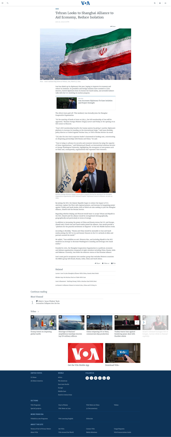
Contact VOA (90, 429)
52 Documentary (91, 408)
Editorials (89, 418)
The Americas (62, 381)
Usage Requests (119, 429)
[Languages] (154, 3)
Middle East (62, 391)
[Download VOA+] (122, 353)
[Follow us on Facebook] (87, 378)
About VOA (34, 432)
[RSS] (104, 378)
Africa (60, 377)
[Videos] (160, 3)
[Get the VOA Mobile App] (85, 353)
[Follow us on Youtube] (95, 378)
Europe (60, 388)
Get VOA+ (61, 429)
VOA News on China (92, 405)
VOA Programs (35, 405)
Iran (57, 9)
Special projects (36, 408)
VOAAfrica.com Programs (39, 418)
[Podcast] (108, 378)
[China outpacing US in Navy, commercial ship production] (99, 322)
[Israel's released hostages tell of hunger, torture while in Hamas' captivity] (155, 322)
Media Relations (91, 432)
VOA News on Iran (64, 408)
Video (33, 311)
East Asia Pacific (63, 384)
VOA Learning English (65, 418)
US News (33, 377)
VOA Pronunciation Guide (122, 432)
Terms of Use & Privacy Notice (41, 429)
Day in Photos (63, 405)
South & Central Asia (65, 395)
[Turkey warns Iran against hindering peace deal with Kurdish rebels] (127, 322)
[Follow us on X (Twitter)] (91, 378)
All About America (37, 381)
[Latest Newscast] (165, 3)
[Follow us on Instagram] (100, 378)
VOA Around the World (66, 432)
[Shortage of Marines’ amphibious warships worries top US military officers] (71, 322)
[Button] (113, 26)
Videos (116, 405)
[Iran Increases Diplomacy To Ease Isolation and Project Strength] (67, 103)
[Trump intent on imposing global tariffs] (43, 322)
